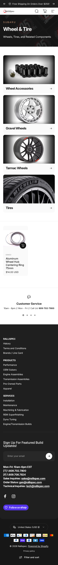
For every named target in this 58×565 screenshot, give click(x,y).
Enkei (8, 255)
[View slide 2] (27, 315)
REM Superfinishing (13, 414)
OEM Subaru (10, 369)
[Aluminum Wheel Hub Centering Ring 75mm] (15, 238)
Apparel (7, 388)
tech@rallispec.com (37, 486)
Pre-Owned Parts (12, 383)
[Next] (53, 4)
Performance (10, 365)
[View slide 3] (31, 315)
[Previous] (4, 4)
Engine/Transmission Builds (17, 424)
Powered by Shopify (38, 546)
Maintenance (10, 405)
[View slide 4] (35, 315)
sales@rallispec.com (33, 478)
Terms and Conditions (14, 348)
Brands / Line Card (13, 353)
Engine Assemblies (13, 374)
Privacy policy (29, 551)
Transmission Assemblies (16, 379)
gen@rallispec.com (30, 482)
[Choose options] (23, 245)
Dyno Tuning (9, 419)
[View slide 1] (23, 315)
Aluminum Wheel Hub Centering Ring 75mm (15, 263)
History (7, 343)
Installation (9, 400)
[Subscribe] (49, 456)
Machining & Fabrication (16, 410)
